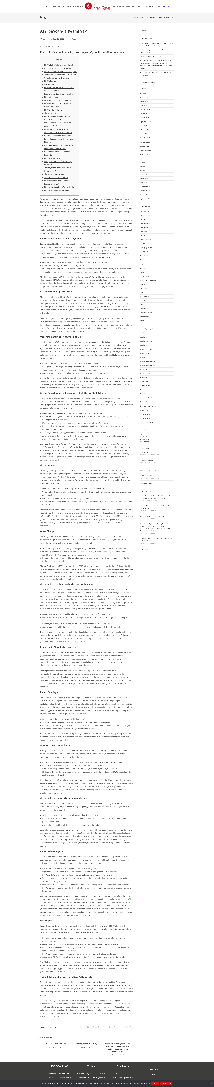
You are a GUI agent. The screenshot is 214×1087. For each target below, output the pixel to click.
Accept (155, 1083)
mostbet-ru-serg (145, 373)
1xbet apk (143, 219)
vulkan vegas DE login (147, 418)
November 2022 (145, 142)
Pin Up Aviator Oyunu (53, 110)
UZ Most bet (144, 410)
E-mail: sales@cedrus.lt (123, 1078)
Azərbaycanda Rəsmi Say (55, 1044)
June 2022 (143, 162)
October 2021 (144, 195)
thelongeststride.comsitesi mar (150, 402)
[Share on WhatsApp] (131, 1027)
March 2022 (143, 174)
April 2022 (143, 170)
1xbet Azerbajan (145, 223)
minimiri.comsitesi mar (147, 325)
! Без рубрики (144, 211)
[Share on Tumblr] (120, 1027)
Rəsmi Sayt (48, 155)
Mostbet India (144, 353)
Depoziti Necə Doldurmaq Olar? (57, 135)
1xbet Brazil (143, 231)
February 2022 (144, 178)
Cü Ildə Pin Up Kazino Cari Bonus (58, 100)
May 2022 (143, 166)
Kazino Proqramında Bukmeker (57, 151)
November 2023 (145, 114)
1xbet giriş (143, 235)
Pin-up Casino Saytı (52, 158)
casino (142, 272)
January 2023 (144, 134)
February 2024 (144, 101)
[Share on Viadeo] (125, 1027)
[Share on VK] (109, 1027)
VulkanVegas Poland (146, 422)
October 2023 (144, 118)
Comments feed (145, 439)
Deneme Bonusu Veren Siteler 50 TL (151, 56)
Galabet (142, 284)
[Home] (132, 17)
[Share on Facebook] (88, 1027)
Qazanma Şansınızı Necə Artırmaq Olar (60, 71)
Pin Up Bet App (50, 81)
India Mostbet (144, 296)
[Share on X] (82, 1027)
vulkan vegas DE (145, 414)
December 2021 (145, 187)
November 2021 (145, 191)
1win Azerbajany (145, 215)
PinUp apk (73, 39)
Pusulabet (143, 394)
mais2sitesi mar (145, 317)
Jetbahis (142, 300)
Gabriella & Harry (146, 483)
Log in (142, 434)
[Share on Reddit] (114, 1027)
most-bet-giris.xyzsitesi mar (149, 329)
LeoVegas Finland (145, 309)
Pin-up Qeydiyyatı (51, 97)
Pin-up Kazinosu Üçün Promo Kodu (59, 187)
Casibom (143, 268)
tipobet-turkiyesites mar (148, 406)
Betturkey (143, 260)
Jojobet (142, 304)
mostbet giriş (144, 345)
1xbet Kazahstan (145, 240)
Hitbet (142, 292)
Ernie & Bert (144, 468)
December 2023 (145, 109)
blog (141, 264)
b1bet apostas (144, 252)
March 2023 (143, 126)
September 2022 (145, 150)
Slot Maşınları (50, 113)
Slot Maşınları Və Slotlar (54, 174)
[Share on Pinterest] (93, 1027)
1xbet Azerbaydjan (146, 227)
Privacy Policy (154, 1074)
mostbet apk (144, 333)
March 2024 (143, 97)
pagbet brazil (144, 382)
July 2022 (143, 158)
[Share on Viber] (104, 1027)
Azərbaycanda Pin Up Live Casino (58, 68)
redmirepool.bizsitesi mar (148, 398)
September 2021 (145, 199)
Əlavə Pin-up (49, 84)
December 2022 (145, 138)
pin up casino (104, 257)
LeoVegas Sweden (146, 313)
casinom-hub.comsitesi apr (149, 280)
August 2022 (144, 154)
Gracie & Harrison (146, 476)
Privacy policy (166, 1083)
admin (45, 39)
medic (142, 321)
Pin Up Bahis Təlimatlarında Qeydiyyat (60, 65)
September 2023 (145, 122)
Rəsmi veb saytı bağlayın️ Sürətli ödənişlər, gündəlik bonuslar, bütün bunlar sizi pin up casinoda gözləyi (118, 1048)
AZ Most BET (144, 244)
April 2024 (143, 93)
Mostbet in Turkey (146, 349)
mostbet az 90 (144, 337)
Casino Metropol (145, 276)
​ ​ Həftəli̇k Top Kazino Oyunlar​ (56, 177)
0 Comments (155, 455)
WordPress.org (145, 442)
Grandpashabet (145, 288)
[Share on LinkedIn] (98, 1027)
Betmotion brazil (145, 256)
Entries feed (144, 436)
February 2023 (144, 130)
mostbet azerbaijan (146, 341)
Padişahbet (143, 378)
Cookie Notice (154, 1070)
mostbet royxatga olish (147, 365)
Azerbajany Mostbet (146, 248)
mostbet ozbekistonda (147, 361)
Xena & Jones (144, 452)
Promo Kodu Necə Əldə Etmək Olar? (59, 94)
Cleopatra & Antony (147, 460)
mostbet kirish (144, 357)
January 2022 (144, 183)
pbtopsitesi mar (145, 386)
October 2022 (144, 146)
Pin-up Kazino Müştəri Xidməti (56, 190)
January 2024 (144, 105)
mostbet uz (143, 369)
